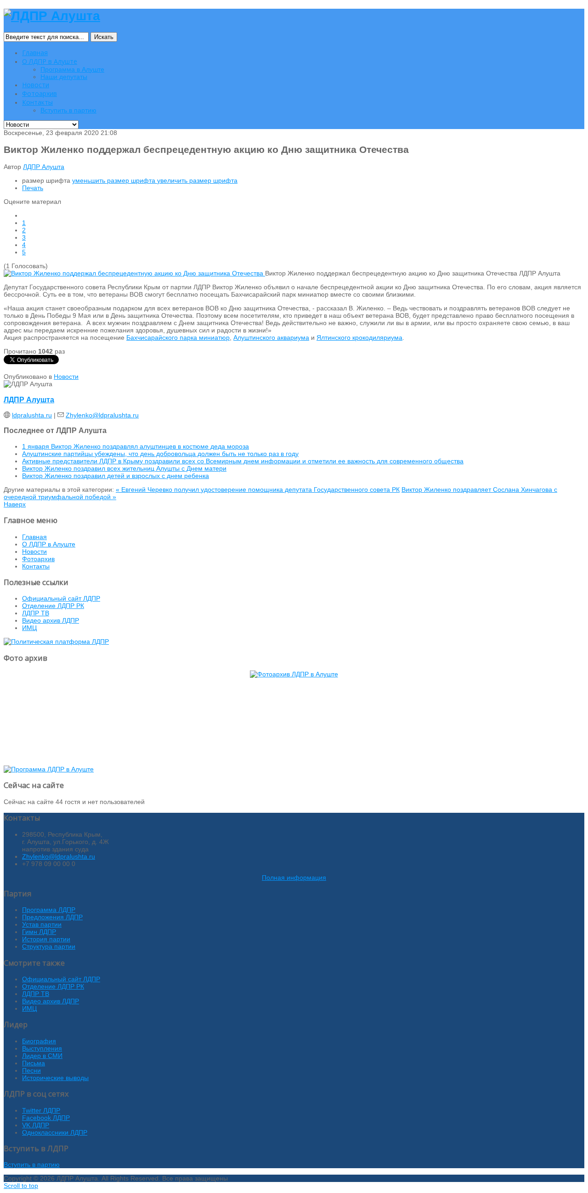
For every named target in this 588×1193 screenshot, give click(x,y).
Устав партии (42, 924)
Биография (39, 1041)
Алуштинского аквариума (271, 337)
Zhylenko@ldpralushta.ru (102, 415)
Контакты (36, 566)
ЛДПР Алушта (43, 166)
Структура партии (48, 946)
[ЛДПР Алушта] (52, 16)
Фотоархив (38, 559)
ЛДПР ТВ (35, 613)
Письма (33, 1063)
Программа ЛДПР (48, 909)
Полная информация (294, 877)
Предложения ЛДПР (52, 917)
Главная (34, 536)
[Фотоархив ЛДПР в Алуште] (294, 714)
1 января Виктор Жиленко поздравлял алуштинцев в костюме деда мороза (135, 446)
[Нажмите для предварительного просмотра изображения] (134, 273)
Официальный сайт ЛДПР (61, 598)
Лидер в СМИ (42, 1055)
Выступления (42, 1048)
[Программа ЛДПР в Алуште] (49, 769)
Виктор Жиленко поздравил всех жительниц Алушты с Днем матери (124, 468)
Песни (31, 1070)
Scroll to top (21, 1185)
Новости (66, 376)
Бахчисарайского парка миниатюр (178, 337)
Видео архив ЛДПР (50, 620)
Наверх (15, 504)
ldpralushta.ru (32, 415)
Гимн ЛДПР (39, 931)
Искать (103, 37)
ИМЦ (29, 627)
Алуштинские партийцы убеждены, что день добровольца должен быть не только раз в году (160, 453)
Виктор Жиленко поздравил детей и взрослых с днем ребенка (115, 475)
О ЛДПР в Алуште (48, 544)
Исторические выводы (55, 1077)
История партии (46, 939)
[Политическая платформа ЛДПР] (56, 641)
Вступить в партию (32, 1164)
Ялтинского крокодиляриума (359, 337)
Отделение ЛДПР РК (53, 605)
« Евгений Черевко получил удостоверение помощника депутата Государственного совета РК (258, 489)
